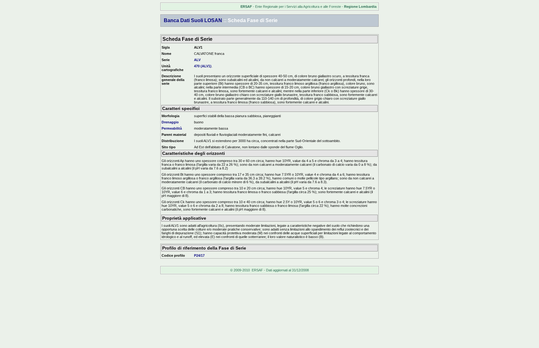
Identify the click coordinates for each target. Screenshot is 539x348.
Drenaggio (170, 122)
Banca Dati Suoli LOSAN (193, 20)
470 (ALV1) (202, 66)
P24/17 (199, 255)
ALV (197, 60)
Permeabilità (172, 128)
